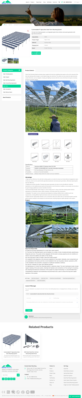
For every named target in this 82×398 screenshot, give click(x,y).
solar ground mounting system (71, 382)
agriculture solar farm (30, 280)
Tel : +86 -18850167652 (32, 376)
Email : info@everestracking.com (34, 378)
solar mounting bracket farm (68, 278)
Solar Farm (10, 24)
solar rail (66, 368)
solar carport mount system (70, 380)
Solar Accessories (7, 89)
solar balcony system (68, 371)
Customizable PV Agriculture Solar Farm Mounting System (42, 293)
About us (27, 2)
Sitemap (38, 395)
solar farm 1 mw (44, 278)
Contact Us (55, 2)
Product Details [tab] (29, 70)
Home (6, 24)
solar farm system (35, 278)
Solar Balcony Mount (7, 92)
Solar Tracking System (8, 74)
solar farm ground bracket (55, 278)
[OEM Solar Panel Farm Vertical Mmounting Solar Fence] (31, 341)
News (44, 2)
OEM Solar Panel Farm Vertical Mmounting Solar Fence (31, 352)
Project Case (38, 2)
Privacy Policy (48, 395)
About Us (52, 382)
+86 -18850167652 (67, 2)
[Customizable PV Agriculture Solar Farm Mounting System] (12, 341)
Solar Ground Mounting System (10, 83)
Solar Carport (6, 77)
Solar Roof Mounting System (9, 80)
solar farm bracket (41, 280)
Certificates (49, 2)
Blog (51, 384)
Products (32, 2)
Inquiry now (37, 53)
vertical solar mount (68, 373)
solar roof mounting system (70, 378)
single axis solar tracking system (71, 384)
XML (42, 395)
